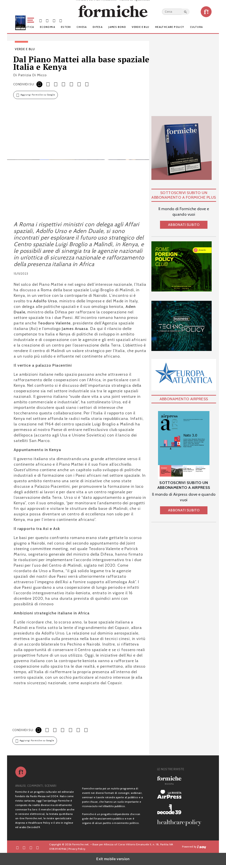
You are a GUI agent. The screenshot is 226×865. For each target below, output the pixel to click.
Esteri (66, 27)
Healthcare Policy (169, 27)
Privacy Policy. (77, 848)
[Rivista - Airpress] (181, 794)
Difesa (98, 27)
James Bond (117, 27)
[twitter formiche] (24, 847)
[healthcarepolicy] (181, 823)
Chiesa (82, 27)
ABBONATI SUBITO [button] (184, 225)
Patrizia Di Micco (32, 75)
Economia (47, 27)
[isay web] (201, 846)
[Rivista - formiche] (181, 780)
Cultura (196, 27)
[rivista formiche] (183, 445)
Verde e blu (140, 27)
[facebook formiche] (17, 847)
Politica (27, 27)
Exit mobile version (113, 859)
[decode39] (181, 809)
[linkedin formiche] (37, 847)
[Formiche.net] (206, 11)
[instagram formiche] (31, 847)
